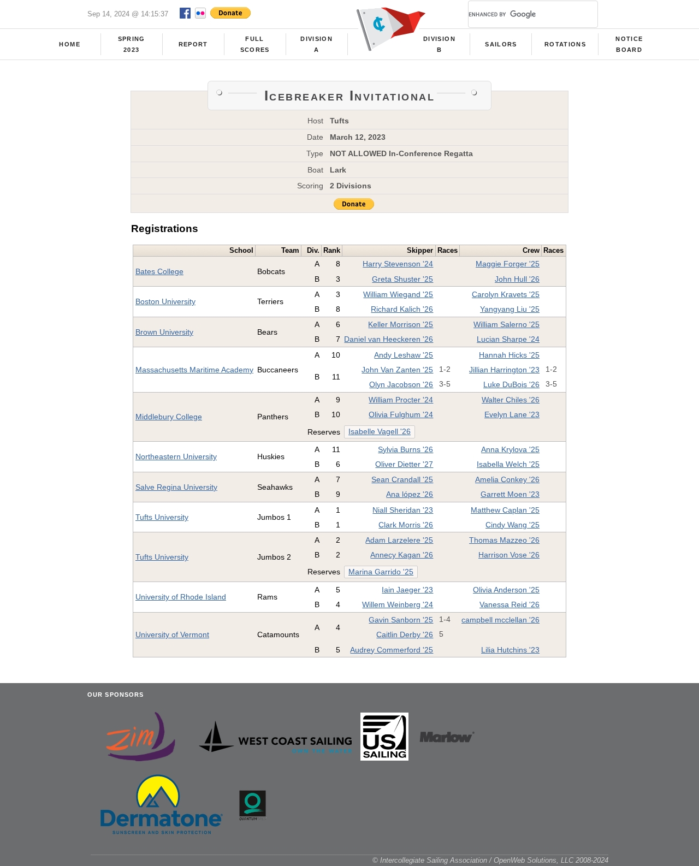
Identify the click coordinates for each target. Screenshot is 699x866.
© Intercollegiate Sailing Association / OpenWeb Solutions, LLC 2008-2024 (490, 860)
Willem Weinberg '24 (397, 604)
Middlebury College (168, 416)
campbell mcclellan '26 (500, 619)
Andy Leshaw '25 (403, 355)
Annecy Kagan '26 (401, 554)
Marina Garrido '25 (380, 572)
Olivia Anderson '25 (506, 589)
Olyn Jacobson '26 (401, 384)
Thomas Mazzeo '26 (504, 540)
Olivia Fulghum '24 (401, 414)
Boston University (165, 301)
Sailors (501, 44)
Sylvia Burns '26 (405, 449)
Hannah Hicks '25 (509, 355)
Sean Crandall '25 (402, 479)
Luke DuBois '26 (511, 384)
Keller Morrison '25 (400, 324)
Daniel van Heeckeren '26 (388, 339)
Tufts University (161, 517)
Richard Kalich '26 (402, 309)
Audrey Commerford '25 (391, 649)
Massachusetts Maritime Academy (194, 369)
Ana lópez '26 (409, 494)
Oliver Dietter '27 (404, 464)
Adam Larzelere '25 (399, 540)
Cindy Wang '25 (512, 524)
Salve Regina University (176, 487)
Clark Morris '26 (405, 524)
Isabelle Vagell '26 (379, 432)
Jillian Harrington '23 (504, 369)
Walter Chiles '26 (511, 399)
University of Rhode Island (180, 596)
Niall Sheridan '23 (402, 510)
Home (69, 44)
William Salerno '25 (506, 324)
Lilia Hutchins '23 (510, 649)
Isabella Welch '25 (508, 464)
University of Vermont (172, 634)
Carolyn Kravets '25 (506, 294)
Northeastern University (176, 456)
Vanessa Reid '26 (509, 604)
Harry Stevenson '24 (398, 263)
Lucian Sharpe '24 (508, 339)
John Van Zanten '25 (397, 369)
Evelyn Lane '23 (512, 414)
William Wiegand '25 (398, 294)
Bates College (159, 271)
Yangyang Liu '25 (510, 309)
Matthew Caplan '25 (505, 510)
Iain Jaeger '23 (407, 589)
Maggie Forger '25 (508, 263)
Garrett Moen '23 (510, 494)
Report (193, 44)
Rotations (565, 44)
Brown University (164, 332)
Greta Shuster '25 (402, 279)
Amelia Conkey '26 (507, 479)
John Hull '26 (517, 279)
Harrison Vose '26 (509, 554)
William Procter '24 (401, 399)
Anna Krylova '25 (510, 449)
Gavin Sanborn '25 (401, 619)
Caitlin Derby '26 (404, 634)
